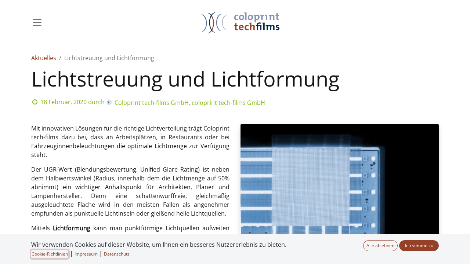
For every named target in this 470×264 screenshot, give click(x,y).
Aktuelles (43, 58)
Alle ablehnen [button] (380, 245)
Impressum (86, 254)
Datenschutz (117, 254)
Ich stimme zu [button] (419, 245)
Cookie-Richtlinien (50, 254)
